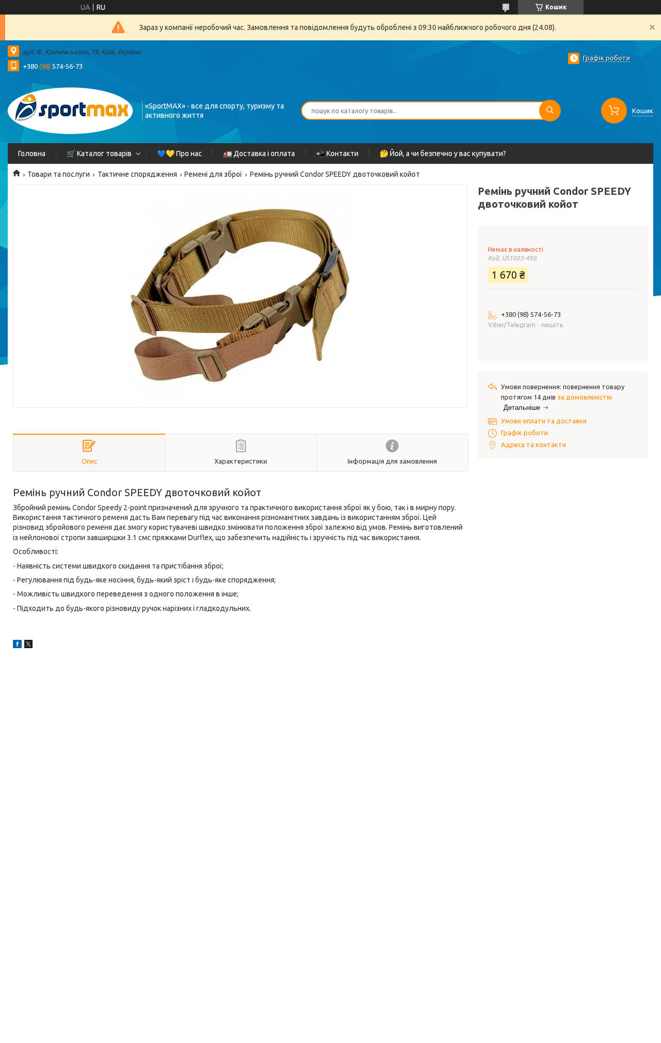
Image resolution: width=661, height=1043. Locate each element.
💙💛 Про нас (179, 153)
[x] (28, 645)
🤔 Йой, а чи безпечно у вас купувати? (443, 153)
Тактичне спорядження (137, 174)
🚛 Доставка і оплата (259, 153)
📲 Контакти (337, 153)
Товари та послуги (58, 174)
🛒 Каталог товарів (99, 153)
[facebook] (17, 645)
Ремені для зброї (213, 174)
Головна (31, 153)
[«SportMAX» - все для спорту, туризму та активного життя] (70, 109)
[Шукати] (550, 110)
